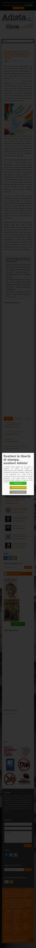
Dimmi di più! (18, 483)
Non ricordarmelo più (18, 492)
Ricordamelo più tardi (18, 487)
